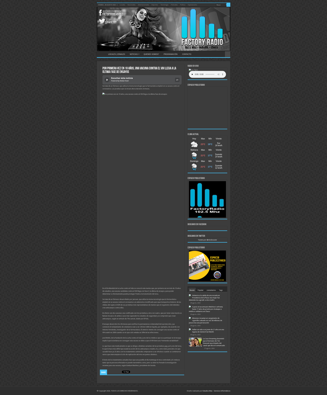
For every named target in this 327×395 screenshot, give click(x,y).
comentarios (211, 290)
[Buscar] (228, 5)
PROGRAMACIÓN (170, 54)
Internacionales (143, 5)
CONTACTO (186, 54)
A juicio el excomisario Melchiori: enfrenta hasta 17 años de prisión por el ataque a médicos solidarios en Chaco (206, 309)
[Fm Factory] (163, 29)
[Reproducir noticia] (107, 79)
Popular (200, 290)
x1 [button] (177, 80)
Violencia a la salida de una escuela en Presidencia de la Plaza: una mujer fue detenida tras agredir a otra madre (204, 297)
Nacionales (131, 5)
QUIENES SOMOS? (151, 54)
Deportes (154, 5)
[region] (207, 107)
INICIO (101, 54)
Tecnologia (164, 5)
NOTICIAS (134, 54)
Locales (122, 5)
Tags (221, 290)
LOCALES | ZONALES (116, 54)
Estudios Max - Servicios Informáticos (216, 391)
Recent (192, 290)
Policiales (174, 5)
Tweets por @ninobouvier (207, 240)
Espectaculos (192, 5)
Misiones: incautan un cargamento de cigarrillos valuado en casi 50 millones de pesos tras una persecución (205, 320)
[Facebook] (213, 5)
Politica (182, 5)
